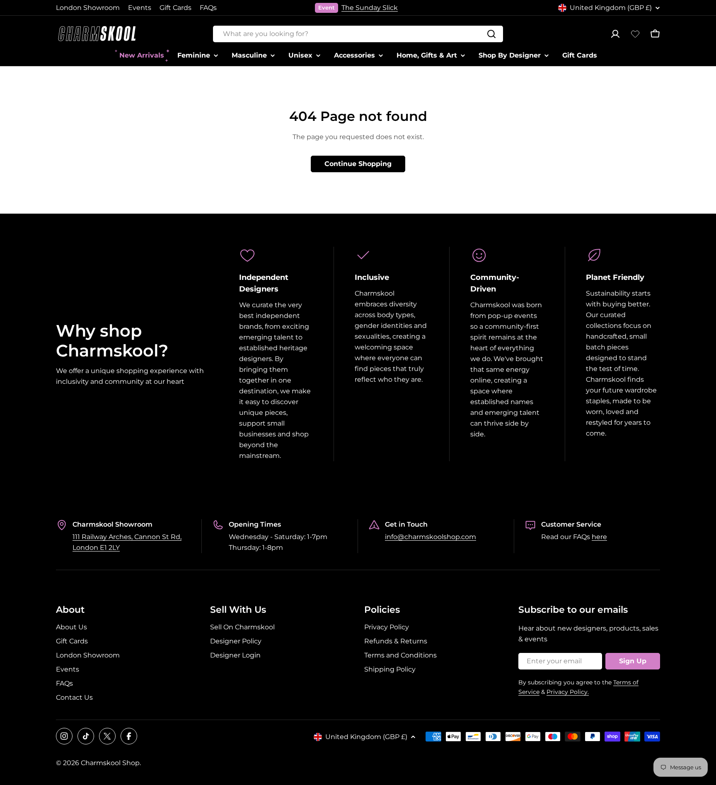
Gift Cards (175, 8)
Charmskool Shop (110, 763)
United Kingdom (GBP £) (611, 8)
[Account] (615, 34)
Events (139, 8)
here (599, 537)
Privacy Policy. (568, 692)
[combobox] (358, 34)
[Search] (491, 34)
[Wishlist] (635, 34)
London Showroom (88, 8)
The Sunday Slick (369, 8)
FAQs (208, 8)
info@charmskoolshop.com (430, 537)
